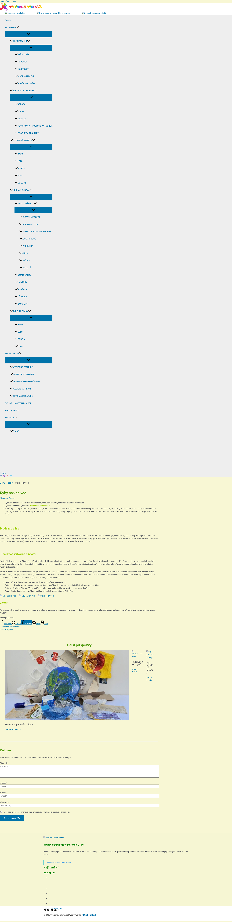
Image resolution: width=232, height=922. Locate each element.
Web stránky (5, 802)
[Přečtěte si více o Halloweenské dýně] (137, 657)
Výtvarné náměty (22, 140)
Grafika (22, 118)
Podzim (21, 168)
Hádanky (22, 282)
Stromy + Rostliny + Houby (36, 231)
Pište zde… (4, 763)
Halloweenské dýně (137, 663)
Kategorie (10, 27)
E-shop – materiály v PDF (18, 403)
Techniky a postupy (23, 90)
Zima (20, 175)
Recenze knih (12, 353)
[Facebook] (1, 476)
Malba (21, 111)
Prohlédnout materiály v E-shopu (58, 862)
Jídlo (25, 253)
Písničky (22, 296)
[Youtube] (11, 476)
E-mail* (3, 793)
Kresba (21, 104)
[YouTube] (55, 910)
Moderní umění (26, 76)
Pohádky (22, 289)
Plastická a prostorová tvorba (35, 126)
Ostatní (22, 183)
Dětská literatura (23, 396)
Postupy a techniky (28, 133)
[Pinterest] (8, 476)
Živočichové (29, 239)
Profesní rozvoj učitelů (26, 381)
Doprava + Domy (31, 224)
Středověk (23, 54)
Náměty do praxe (22, 389)
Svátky (26, 260)
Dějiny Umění (20, 41)
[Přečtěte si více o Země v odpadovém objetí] (67, 719)
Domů (8, 20)
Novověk (22, 62)
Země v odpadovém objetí (19, 724)
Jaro (20, 154)
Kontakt (9, 418)
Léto (20, 161)
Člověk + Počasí (31, 217)
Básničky (23, 304)
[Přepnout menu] (28, 34)
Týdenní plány (20, 311)
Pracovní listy (26, 203)
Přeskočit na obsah (8, 1)
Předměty (27, 246)
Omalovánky (24, 275)
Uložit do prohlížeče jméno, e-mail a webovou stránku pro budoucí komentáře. (37, 812)
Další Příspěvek (8, 629)
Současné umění (26, 83)
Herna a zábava (21, 190)
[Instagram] (4, 476)
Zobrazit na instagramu (54, 908)
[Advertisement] (26, 454)
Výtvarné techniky (23, 367)
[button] (17, 27)
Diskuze (3, 498)
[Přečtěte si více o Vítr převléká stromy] (150, 657)
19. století (23, 69)
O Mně (16, 431)
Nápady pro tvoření (23, 374)
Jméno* (3, 783)
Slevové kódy (12, 410)
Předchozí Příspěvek (10, 626)
